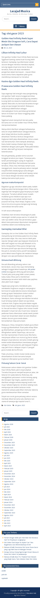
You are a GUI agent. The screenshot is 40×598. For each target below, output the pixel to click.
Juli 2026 (7, 427)
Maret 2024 (8, 497)
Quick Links (6, 5)
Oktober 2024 (8, 479)
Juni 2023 (7, 521)
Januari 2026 (8, 440)
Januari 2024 (8, 502)
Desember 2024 (9, 474)
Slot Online (7, 405)
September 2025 (9, 450)
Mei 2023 (7, 523)
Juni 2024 (7, 489)
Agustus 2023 (8, 515)
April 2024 (7, 494)
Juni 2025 (7, 458)
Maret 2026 (8, 435)
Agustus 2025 (8, 453)
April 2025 (7, 463)
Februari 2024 (8, 500)
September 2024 (9, 481)
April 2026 (7, 432)
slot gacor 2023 (20, 405)
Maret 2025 (8, 466)
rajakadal (5, 578)
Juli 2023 (7, 518)
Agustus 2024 (8, 484)
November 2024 (9, 476)
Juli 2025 (7, 455)
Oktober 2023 (8, 510)
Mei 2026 (7, 429)
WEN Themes (21, 595)
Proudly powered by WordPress (14, 593)
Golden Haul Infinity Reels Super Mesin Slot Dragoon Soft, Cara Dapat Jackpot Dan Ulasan (20, 41)
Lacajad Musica (20, 11)
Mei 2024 (7, 492)
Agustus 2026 (8, 424)
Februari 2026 (8, 437)
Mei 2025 (7, 461)
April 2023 (7, 526)
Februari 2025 (8, 468)
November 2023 (9, 507)
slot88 (4, 571)
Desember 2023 (9, 505)
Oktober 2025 (8, 448)
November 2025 (9, 445)
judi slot (4, 575)
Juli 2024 (7, 487)
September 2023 (9, 513)
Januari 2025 (8, 471)
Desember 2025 (9, 442)
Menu (22, 26)
